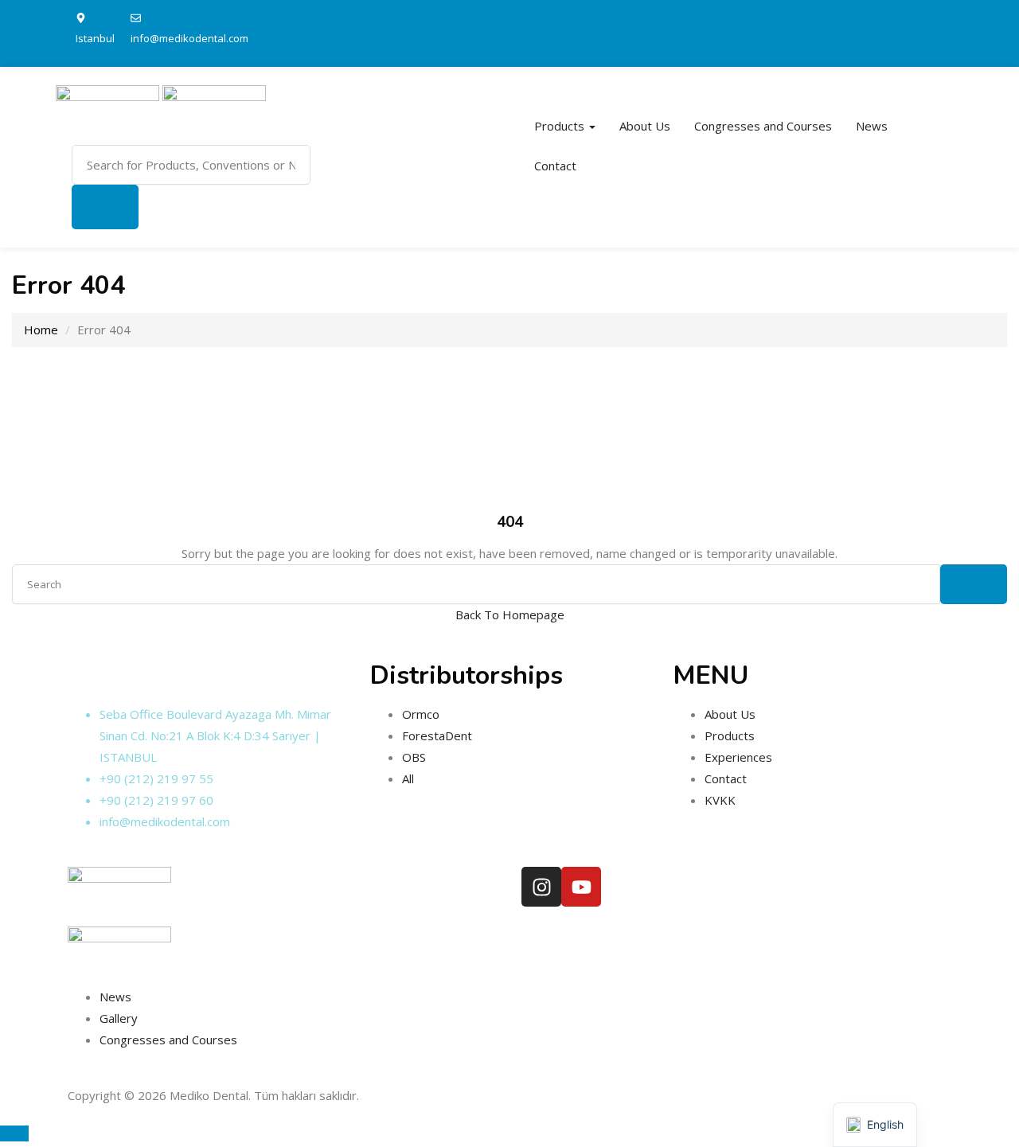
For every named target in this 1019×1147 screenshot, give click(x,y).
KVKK (720, 800)
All (408, 778)
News (872, 126)
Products (561, 126)
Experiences (738, 757)
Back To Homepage (509, 614)
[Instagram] (541, 887)
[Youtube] (581, 887)
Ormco (420, 714)
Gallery (119, 1018)
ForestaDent (437, 735)
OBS (414, 757)
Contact (555, 166)
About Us (644, 126)
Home (41, 329)
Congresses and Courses (763, 126)
